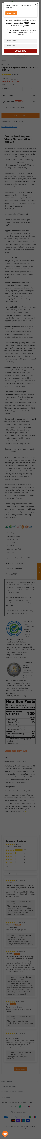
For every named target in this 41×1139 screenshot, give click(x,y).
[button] (5, 1134)
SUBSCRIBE (20, 51)
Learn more (11, 13)
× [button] (35, 4)
